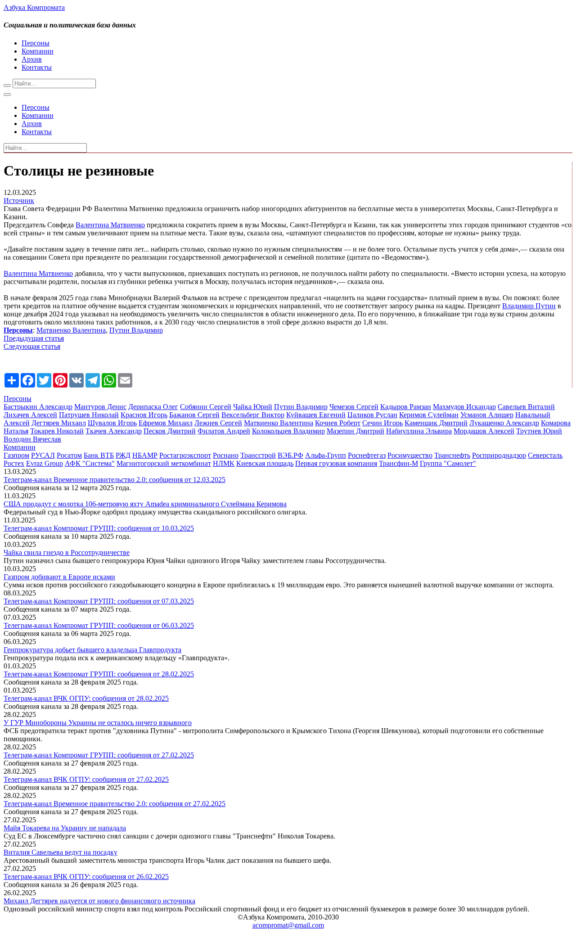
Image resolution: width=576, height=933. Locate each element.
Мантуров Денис (100, 406)
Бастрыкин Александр (38, 406)
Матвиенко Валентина (71, 330)
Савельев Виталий (526, 406)
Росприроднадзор (499, 455)
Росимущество (409, 455)
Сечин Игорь (382, 423)
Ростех (14, 463)
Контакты (37, 67)
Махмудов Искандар (464, 406)
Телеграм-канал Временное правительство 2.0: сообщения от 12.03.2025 (114, 479)
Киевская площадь (264, 463)
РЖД (123, 455)
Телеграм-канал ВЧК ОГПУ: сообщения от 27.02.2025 (86, 779)
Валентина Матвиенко (110, 225)
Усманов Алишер (486, 415)
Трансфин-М (398, 463)
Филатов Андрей (224, 431)
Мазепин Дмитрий (355, 431)
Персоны (36, 43)
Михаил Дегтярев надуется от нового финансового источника (99, 901)
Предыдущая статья (34, 338)
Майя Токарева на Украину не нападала (65, 828)
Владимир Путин (529, 306)
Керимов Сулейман (429, 415)
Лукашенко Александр (504, 423)
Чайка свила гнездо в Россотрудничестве (67, 552)
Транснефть (452, 455)
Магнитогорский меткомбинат (164, 463)
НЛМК (223, 463)
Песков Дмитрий (170, 431)
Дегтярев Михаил (59, 423)
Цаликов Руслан (372, 415)
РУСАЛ (43, 455)
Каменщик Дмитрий (436, 423)
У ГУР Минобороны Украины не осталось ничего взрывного (98, 722)
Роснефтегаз (367, 455)
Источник (19, 200)
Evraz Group (44, 463)
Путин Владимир (136, 330)
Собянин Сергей (205, 406)
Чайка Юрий (252, 406)
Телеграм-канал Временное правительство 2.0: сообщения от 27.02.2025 (114, 803)
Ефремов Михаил (166, 423)
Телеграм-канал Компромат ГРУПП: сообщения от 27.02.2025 (99, 755)
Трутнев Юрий (539, 431)
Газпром (16, 455)
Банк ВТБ (99, 455)
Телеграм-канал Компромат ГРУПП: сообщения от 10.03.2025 (99, 528)
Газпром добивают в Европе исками (59, 577)
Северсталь (545, 455)
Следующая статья (32, 346)
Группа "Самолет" (448, 463)
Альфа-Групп (325, 455)
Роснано (225, 455)
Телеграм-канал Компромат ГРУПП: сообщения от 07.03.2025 (99, 601)
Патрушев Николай (89, 415)
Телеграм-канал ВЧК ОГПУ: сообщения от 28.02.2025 (86, 698)
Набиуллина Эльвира (419, 431)
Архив (32, 59)
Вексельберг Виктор (252, 415)
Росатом (69, 455)
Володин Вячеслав (32, 439)
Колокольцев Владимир (288, 431)
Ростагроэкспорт (185, 455)
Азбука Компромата (34, 7)
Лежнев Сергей (218, 423)
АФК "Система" (90, 463)
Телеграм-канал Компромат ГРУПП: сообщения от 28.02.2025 (99, 674)
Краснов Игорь (144, 415)
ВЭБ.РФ (290, 455)
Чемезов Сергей (353, 406)
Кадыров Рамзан (405, 406)
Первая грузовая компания (336, 463)
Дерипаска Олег (153, 406)
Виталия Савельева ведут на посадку (60, 852)
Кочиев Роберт (337, 423)
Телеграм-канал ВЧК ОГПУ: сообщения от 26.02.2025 (86, 876)
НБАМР (145, 455)
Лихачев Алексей (30, 415)
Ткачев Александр (114, 431)
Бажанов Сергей (194, 415)
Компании (38, 51)
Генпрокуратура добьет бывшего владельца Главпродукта (92, 650)
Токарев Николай (57, 431)
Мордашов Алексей (484, 431)
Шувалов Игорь (112, 423)
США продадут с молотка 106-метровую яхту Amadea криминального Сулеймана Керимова (145, 504)
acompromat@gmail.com (288, 925)
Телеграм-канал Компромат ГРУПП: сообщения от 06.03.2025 (99, 625)
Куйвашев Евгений (316, 415)
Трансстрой (258, 455)
